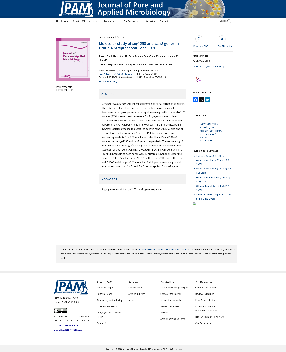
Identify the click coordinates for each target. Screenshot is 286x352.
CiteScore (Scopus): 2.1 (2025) (210, 156)
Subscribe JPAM (207, 127)
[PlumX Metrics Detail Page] (197, 80)
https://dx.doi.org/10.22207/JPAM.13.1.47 (118, 74)
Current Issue (135, 287)
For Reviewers (131, 21)
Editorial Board (104, 293)
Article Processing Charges (174, 287)
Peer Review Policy (205, 300)
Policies (164, 312)
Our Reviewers (203, 322)
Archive (132, 300)
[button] (229, 20)
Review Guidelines (169, 306)
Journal (64, 21)
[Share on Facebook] (195, 99)
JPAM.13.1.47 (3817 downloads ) (208, 66)
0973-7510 (72, 297)
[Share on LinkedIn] (207, 99)
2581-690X (74, 302)
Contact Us (165, 21)
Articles (93, 21)
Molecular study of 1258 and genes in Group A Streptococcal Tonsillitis (139, 45)
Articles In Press (136, 293)
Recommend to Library (211, 130)
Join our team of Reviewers (207, 136)
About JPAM (79, 21)
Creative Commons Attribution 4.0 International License (163, 249)
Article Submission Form (172, 318)
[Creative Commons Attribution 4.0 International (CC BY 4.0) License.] (60, 312)
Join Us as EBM (207, 140)
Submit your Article (209, 123)
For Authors (110, 21)
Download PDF (200, 46)
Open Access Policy (107, 306)
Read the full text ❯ (108, 81)
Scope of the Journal (170, 293)
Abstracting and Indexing (109, 300)
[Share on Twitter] (201, 99)
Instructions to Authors (172, 300)
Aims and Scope (105, 287)
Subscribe (150, 21)
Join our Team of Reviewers (209, 316)
